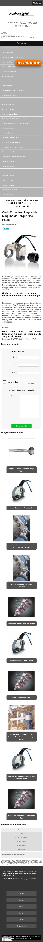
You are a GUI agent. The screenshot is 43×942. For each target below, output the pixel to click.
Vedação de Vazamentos (9, 190)
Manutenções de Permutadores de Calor (14, 119)
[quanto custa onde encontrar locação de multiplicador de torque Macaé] (22, 717)
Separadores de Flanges (9, 128)
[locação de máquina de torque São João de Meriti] (22, 758)
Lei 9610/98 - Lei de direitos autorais (29, 864)
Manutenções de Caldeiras (10, 114)
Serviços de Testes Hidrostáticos (12, 142)
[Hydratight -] (21, 12)
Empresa (21, 900)
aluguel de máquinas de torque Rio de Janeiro (21, 817)
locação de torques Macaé (21, 697)
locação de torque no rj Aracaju (21, 660)
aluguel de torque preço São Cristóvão (21, 585)
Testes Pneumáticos (8, 166)
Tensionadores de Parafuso (10, 152)
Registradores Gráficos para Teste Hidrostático (16, 123)
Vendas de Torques (7, 194)
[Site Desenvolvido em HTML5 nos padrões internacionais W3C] (7, 940)
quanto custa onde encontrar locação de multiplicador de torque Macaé (21, 736)
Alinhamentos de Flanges (9, 48)
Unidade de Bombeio (8, 175)
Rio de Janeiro (21, 841)
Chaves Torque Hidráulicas (10, 67)
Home (21, 893)
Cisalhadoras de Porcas (9, 71)
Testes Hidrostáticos (8, 161)
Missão (21, 906)
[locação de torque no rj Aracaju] (22, 643)
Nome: (15, 357)
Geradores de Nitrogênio (9, 81)
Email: (15, 365)
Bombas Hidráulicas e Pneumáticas (12, 57)
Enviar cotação (21, 426)
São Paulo (21, 849)
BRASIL (21, 834)
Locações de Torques (8, 109)
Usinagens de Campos (8, 185)
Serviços (21, 43)
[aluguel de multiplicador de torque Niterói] (22, 451)
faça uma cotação (28, 62)
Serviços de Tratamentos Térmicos (12, 147)
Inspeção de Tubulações (9, 95)
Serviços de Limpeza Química (10, 138)
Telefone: (14, 372)
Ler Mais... (6, 327)
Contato (21, 919)
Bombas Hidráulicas (8, 52)
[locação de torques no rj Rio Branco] (22, 606)
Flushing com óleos (7, 76)
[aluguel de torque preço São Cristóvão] (22, 567)
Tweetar (6, 228)
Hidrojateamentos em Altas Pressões (13, 90)
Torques (4, 171)
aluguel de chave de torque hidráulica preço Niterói (21, 546)
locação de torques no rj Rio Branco (21, 623)
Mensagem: (15, 396)
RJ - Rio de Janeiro (21, 837)
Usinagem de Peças (8, 180)
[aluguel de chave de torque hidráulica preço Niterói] (22, 527)
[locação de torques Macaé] (22, 680)
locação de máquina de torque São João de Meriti (21, 777)
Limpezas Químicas (8, 104)
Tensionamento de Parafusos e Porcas (13, 156)
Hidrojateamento (7, 85)
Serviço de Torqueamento (9, 133)
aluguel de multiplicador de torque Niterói (21, 470)
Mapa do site (21, 926)
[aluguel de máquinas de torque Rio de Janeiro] (22, 798)
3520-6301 (14, 22)
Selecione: (21, 830)
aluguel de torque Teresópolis (21, 508)
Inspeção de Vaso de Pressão (10, 100)
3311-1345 (23, 26)
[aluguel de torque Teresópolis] (22, 490)
